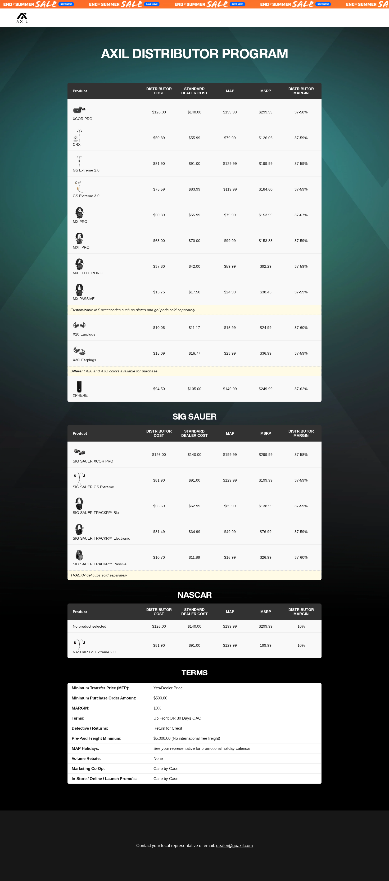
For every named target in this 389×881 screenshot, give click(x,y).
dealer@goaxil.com (234, 845)
